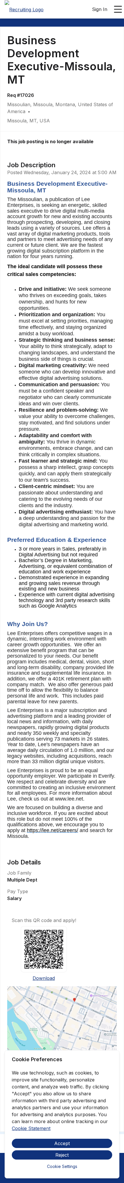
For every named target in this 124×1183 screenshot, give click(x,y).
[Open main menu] (118, 9)
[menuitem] (24, 9)
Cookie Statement (31, 1128)
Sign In (99, 9)
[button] (62, 1041)
